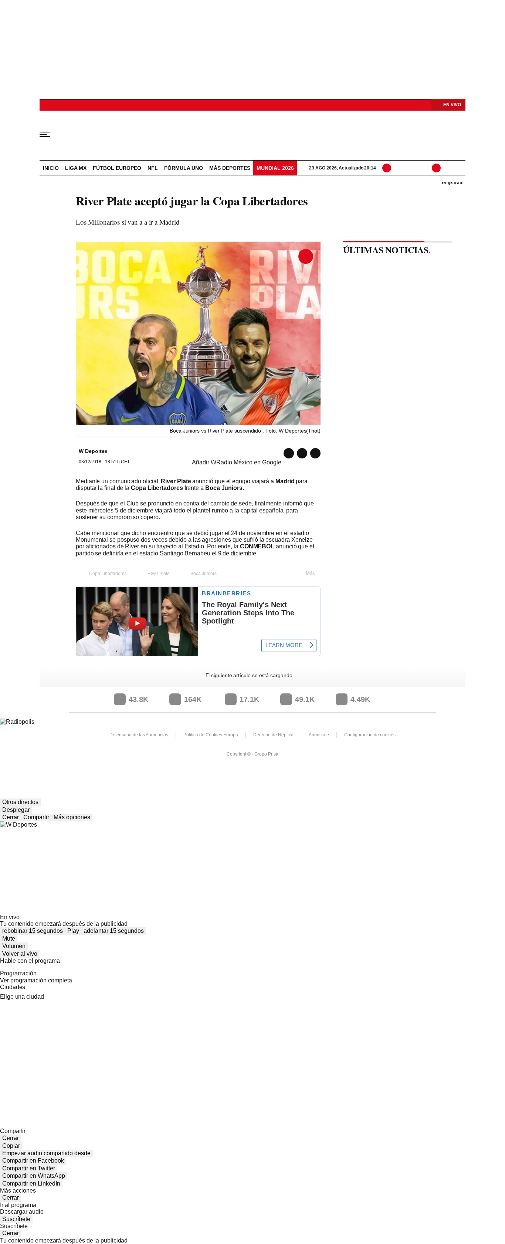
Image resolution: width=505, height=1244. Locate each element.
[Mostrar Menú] (50, 134)
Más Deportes (229, 168)
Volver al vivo (19, 954)
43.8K (138, 699)
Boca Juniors (203, 573)
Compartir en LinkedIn (31, 1183)
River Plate (159, 573)
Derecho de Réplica (273, 734)
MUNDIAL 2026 (275, 168)
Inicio (51, 168)
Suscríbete (16, 1219)
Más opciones (72, 817)
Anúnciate (319, 734)
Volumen (14, 946)
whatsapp (289, 453)
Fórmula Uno (183, 168)
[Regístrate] (446, 168)
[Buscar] (388, 168)
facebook (315, 453)
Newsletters (411, 168)
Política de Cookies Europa (210, 734)
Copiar (11, 1146)
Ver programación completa (36, 980)
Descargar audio (22, 1211)
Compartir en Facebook (33, 1160)
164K (192, 699)
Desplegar (16, 810)
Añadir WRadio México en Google (236, 462)
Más (310, 573)
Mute (8, 938)
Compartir (36, 817)
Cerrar (10, 817)
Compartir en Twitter (28, 1168)
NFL (153, 168)
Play (73, 931)
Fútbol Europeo (117, 168)
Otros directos (20, 802)
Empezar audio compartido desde (46, 1153)
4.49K (360, 699)
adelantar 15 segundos (114, 931)
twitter (302, 453)
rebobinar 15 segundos (32, 931)
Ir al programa (18, 1205)
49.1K (305, 699)
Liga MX (76, 168)
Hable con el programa (30, 961)
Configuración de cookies (370, 734)
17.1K (249, 699)
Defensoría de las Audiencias (138, 734)
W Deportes (252, 134)
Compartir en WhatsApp (33, 1176)
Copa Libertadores (108, 573)
